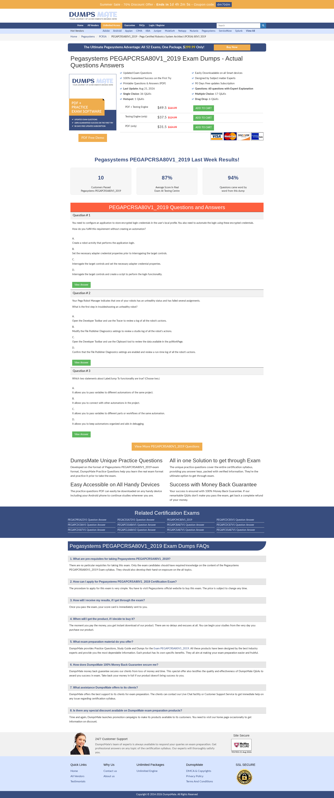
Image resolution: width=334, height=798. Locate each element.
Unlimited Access (111, 25)
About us (109, 776)
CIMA (139, 31)
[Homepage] (65, 26)
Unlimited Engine (147, 771)
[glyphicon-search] (263, 25)
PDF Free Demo (92, 137)
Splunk (238, 31)
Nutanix (194, 31)
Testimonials (77, 781)
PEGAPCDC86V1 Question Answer (86, 525)
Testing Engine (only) (136, 116)
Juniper (157, 31)
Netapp (182, 31)
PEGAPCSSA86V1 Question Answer (136, 525)
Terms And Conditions (199, 781)
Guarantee (129, 25)
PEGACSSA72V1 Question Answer (135, 520)
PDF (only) (131, 126)
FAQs (142, 25)
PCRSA (102, 37)
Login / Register (157, 25)
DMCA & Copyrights (198, 771)
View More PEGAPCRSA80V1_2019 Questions (167, 446)
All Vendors (93, 25)
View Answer (81, 285)
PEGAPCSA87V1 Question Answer (185, 530)
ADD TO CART (204, 108)
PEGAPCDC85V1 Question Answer (235, 520)
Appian (129, 31)
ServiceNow (225, 31)
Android (117, 31)
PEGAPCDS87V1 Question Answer (86, 530)
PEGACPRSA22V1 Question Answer (87, 520)
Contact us (110, 771)
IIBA (148, 31)
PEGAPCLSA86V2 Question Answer (136, 530)
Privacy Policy (194, 776)
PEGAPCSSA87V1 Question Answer (236, 530)
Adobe (106, 31)
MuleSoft (170, 31)
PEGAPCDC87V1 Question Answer (235, 525)
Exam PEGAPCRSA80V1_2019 (171, 648)
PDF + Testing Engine (136, 107)
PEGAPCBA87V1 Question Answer (185, 525)
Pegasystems (208, 31)
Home (80, 25)
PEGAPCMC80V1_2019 (179, 520)
